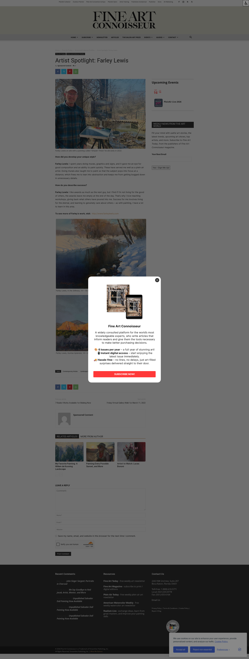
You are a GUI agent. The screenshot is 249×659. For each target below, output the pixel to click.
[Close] (157, 280)
